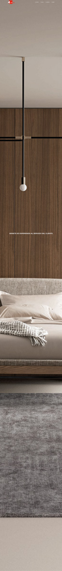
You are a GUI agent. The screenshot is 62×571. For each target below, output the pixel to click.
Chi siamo (37, 2)
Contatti (53, 2)
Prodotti (42, 2)
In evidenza (47, 2)
